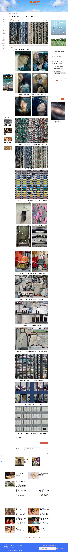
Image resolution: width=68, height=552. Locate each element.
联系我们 (6, 547)
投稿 (5, 1)
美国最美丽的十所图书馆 (7, 143)
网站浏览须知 (20, 550)
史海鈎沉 (3, 24)
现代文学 (3, 37)
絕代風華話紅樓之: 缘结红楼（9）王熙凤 (21, 527)
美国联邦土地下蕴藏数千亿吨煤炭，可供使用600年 (7, 125)
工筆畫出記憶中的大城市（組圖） (20, 474)
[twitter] (1, 459)
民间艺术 (15, 13)
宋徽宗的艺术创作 (7, 151)
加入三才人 (58, 2)
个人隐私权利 (16, 550)
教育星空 (3, 45)
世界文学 (3, 29)
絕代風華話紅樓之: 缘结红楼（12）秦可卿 (44, 510)
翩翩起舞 (3, 40)
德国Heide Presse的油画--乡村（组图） (44, 491)
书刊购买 (18, 547)
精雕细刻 (3, 39)
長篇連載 (3, 43)
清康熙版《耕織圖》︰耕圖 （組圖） (21, 491)
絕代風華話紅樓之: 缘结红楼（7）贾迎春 (44, 527)
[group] (9, 8)
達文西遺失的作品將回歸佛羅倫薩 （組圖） (44, 474)
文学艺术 (3, 26)
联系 (9, 1)
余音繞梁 (3, 30)
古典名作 (3, 33)
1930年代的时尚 (43, 462)
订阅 (12, 1)
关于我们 (6, 546)
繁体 (65, 2)
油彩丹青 (3, 36)
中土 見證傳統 (56, 6)
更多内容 (3, 48)
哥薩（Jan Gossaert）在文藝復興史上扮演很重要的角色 (21, 510)
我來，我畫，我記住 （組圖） (20, 482)
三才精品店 (12, 547)
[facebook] (1, 456)
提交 (46, 448)
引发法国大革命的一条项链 (7, 134)
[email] (1, 461)
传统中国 (3, 21)
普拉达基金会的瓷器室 (27, 462)
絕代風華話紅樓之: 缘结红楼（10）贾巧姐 (21, 519)
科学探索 (3, 19)
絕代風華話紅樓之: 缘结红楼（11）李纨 (44, 519)
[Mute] (12, 6)
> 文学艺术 (26, 459)
